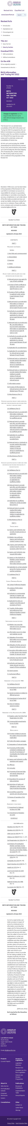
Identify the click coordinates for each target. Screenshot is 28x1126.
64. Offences (10, 765)
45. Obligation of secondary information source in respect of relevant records (17, 639)
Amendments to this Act (9, 67)
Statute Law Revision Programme (19, 1077)
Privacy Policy (10, 1123)
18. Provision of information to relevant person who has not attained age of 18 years (17, 389)
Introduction (6, 25)
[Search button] (25, 15)
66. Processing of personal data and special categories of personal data (16, 773)
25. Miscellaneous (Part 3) (14, 456)
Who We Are (4, 1086)
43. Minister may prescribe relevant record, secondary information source (16, 626)
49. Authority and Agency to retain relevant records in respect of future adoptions (16, 665)
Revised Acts (19, 1068)
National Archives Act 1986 (15, 881)
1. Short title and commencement (17, 253)
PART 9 (14, 709)
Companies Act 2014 (13, 860)
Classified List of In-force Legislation (21, 1071)
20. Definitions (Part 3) (13, 408)
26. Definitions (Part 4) (13, 470)
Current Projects (5, 1061)
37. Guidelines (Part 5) (13, 574)
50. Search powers (12, 670)
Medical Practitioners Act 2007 (16, 876)
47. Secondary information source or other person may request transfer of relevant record (17, 652)
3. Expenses (10, 260)
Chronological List (8, 32)
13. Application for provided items (17, 347)
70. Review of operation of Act (16, 797)
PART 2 (14, 270)
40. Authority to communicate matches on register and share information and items (16, 595)
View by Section (8, 47)
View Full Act (7, 44)
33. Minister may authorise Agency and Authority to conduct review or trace (15, 539)
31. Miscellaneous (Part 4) (14, 519)
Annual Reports (20, 1095)
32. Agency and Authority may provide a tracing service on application (16, 532)
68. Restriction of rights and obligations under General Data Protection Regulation (16, 786)
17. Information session (13, 383)
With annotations (8, 54)
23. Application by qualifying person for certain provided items (15, 437)
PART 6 (14, 578)
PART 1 (14, 243)
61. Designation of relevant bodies (17, 744)
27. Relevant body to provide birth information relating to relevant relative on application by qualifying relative (17, 477)
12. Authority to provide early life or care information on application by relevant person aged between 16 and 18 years (17, 340)
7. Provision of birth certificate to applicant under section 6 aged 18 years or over (16, 287)
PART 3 (14, 398)
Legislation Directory (19, 1064)
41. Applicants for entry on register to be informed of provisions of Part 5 (16, 603)
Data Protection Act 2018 (14, 864)
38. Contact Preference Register (16, 584)
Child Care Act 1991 (12, 833)
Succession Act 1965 (13, 887)
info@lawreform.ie (10, 1050)
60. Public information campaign (16, 741)
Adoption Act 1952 (12, 827)
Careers (3, 1098)
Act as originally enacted (9, 64)
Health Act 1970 (12, 867)
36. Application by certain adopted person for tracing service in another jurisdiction (17, 569)
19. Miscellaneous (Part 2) (14, 394)
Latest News (19, 1107)
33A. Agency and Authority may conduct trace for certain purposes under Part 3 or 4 (16, 547)
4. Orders (10, 263)
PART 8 (14, 677)
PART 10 (14, 727)
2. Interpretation (12, 257)
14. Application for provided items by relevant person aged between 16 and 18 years (17, 353)
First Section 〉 (22, 79)
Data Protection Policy (21, 1123)
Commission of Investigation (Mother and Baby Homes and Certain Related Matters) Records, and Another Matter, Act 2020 (17, 848)
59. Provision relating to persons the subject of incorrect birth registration (16, 735)
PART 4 (14, 459)
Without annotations (9, 57)
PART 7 (14, 618)
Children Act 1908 (12, 837)
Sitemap (18, 1110)
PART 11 (14, 800)
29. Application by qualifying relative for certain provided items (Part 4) (16, 503)
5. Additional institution (14, 267)
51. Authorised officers (13, 674)
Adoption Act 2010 (12, 830)
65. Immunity (11, 768)
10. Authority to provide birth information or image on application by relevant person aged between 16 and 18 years (17, 315)
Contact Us (19, 1105)
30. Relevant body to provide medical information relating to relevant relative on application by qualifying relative (15, 512)
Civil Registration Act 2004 (15, 840)
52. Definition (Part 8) (13, 684)
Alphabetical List (7, 29)
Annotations (6, 35)
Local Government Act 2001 (15, 871)
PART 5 (14, 523)
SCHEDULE (14, 818)
